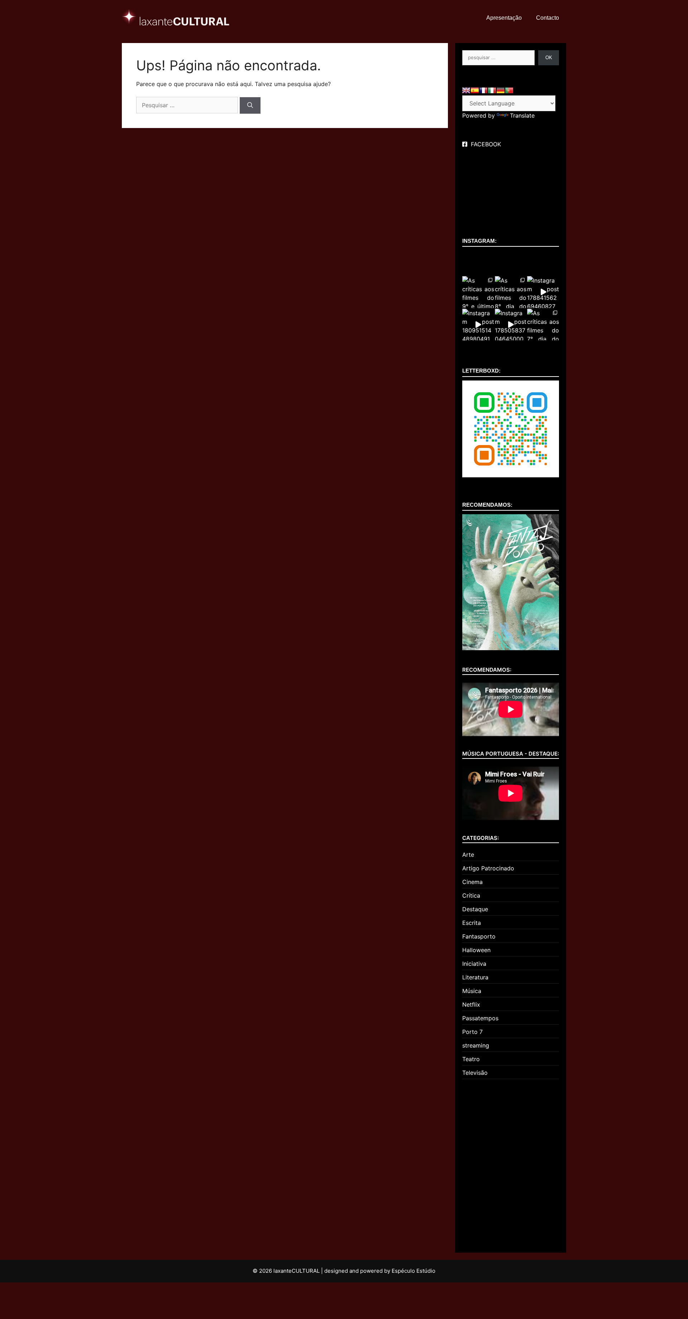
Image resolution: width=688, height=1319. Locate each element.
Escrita (471, 922)
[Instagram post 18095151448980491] (478, 325)
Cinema (472, 881)
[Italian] (492, 90)
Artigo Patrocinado (488, 868)
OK (548, 57)
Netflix (471, 1004)
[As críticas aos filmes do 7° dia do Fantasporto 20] (543, 325)
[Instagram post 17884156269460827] (543, 292)
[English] (466, 90)
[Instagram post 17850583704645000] (511, 325)
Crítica (471, 895)
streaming (475, 1045)
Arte (468, 854)
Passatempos (480, 1018)
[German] (501, 90)
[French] (483, 90)
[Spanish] (475, 90)
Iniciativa (474, 963)
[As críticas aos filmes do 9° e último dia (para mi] (478, 292)
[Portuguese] (509, 90)
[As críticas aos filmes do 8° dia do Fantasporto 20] (511, 292)
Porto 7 (472, 1031)
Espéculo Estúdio (413, 1270)
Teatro (471, 1059)
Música (471, 990)
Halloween (476, 950)
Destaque (475, 909)
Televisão (475, 1072)
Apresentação (504, 18)
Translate (522, 115)
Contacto (547, 18)
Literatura (475, 977)
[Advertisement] (510, 1162)
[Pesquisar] (250, 105)
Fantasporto (479, 936)
